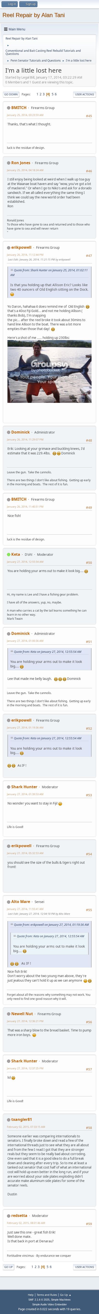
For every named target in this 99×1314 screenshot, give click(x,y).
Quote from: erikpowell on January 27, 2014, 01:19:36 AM (51, 925)
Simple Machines (61, 1299)
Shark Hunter (24, 786)
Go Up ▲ (65, 1295)
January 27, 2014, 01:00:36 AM (25, 641)
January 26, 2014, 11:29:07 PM (25, 439)
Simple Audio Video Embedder (49, 1304)
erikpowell (21, 247)
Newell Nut (22, 1013)
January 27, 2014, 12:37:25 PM (25, 1068)
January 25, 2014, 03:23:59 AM (25, 115)
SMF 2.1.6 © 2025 (39, 1299)
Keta (15, 554)
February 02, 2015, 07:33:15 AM (26, 1127)
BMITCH (18, 107)
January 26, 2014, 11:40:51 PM (25, 506)
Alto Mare (20, 901)
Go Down (11, 94)
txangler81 (21, 1119)
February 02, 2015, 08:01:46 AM (26, 1223)
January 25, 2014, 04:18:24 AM (25, 170)
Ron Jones (20, 162)
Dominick (20, 432)
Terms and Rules (47, 1295)
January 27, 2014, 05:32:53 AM (25, 853)
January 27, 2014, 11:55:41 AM (25, 909)
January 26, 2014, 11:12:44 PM (25, 254)
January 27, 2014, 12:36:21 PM (25, 1021)
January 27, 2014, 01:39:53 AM (25, 794)
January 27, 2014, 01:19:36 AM (25, 727)
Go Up (8, 1267)
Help (31, 1295)
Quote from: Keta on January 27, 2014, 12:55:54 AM (47, 652)
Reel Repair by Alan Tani (33, 15)
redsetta (19, 1215)
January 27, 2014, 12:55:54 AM (25, 561)
